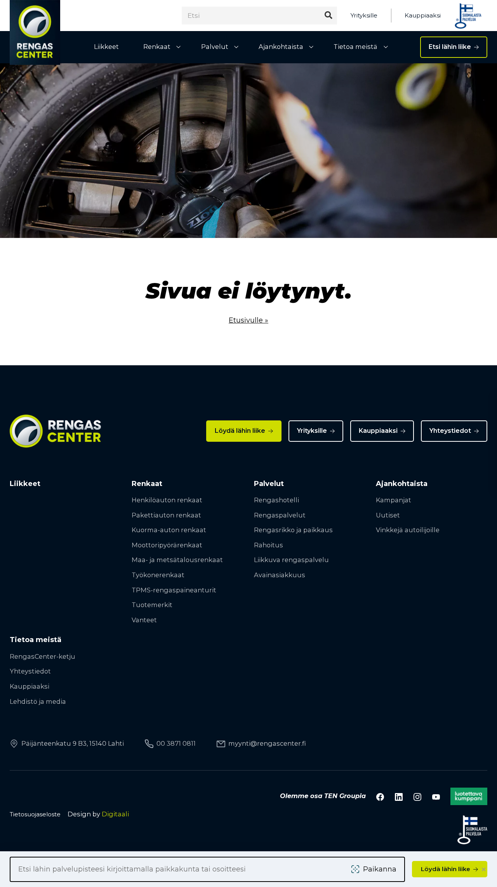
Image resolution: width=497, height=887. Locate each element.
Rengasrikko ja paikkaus (293, 530)
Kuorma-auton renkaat (169, 530)
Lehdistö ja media (38, 701)
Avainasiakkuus (279, 575)
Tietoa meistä (355, 46)
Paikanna (379, 869)
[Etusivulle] (35, 32)
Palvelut (214, 46)
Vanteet (144, 620)
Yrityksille (364, 15)
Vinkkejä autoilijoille (408, 530)
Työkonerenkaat (158, 575)
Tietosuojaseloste (35, 814)
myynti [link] (267, 743)
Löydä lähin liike (240, 430)
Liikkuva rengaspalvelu (291, 560)
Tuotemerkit (152, 605)
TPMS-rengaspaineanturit (174, 590)
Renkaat (156, 46)
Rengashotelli (276, 500)
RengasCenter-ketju (42, 656)
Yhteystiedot (450, 430)
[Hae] (328, 15)
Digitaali (115, 814)
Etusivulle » (248, 320)
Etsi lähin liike (450, 46)
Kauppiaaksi (423, 15)
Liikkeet (106, 46)
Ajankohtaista (281, 46)
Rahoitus (268, 545)
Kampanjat (393, 500)
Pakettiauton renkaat (166, 515)
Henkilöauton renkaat (167, 500)
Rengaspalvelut (280, 515)
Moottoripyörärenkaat (167, 545)
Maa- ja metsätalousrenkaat (177, 560)
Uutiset (388, 515)
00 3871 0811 (176, 743)
